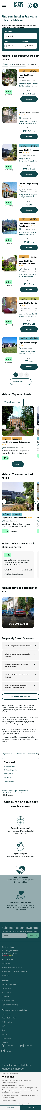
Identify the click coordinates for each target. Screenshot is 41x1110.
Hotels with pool (9, 766)
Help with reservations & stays (12, 967)
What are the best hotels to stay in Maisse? (17, 676)
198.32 (29, 131)
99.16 (29, 284)
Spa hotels (7, 777)
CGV (3, 1026)
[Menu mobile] (4, 5)
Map (6, 64)
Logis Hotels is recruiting (10, 1005)
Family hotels (8, 774)
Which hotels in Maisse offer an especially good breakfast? (16, 686)
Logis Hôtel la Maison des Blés (29, 151)
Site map (5, 1034)
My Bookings (6, 963)
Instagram (28, 1045)
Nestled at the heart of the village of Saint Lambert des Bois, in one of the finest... (15, 452)
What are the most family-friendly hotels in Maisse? (16, 665)
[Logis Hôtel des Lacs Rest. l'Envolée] (9, 226)
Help (3, 1030)
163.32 (29, 168)
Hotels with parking (10, 770)
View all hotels (18, 381)
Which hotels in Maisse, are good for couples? (17, 655)
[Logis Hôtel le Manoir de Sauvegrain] (18, 421)
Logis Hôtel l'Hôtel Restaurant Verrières (27, 262)
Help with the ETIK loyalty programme (14, 971)
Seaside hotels (9, 781)
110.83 (29, 93)
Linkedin (8, 1051)
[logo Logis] (18, 5)
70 (28, 204)
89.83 (29, 242)
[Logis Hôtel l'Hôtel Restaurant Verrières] (9, 263)
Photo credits (6, 1038)
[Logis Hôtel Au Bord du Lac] (9, 305)
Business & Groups (8, 1001)
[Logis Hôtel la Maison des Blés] (9, 152)
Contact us (5, 975)
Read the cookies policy (9, 1100)
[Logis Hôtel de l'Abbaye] (9, 345)
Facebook (10, 1045)
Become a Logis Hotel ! (9, 984)
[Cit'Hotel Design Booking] (9, 190)
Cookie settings (7, 1022)
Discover (29, 99)
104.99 (29, 323)
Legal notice (6, 1014)
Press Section (6, 992)
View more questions (19, 696)
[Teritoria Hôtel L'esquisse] (9, 115)
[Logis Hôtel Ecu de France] (9, 77)
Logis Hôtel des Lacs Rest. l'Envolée (27, 224)
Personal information (9, 1018)
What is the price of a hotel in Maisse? (18, 646)
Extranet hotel (6, 988)
